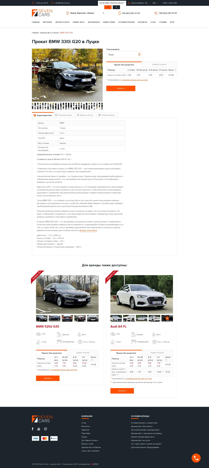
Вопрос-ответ (88, 444)
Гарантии (85, 430)
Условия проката (126, 22)
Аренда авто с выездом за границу (146, 433)
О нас (153, 22)
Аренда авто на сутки (140, 440)
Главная (36, 22)
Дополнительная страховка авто (145, 430)
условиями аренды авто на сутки (134, 80)
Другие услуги (62, 22)
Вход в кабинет (137, 3)
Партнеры (86, 433)
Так (108, 7)
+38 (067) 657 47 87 (131, 13)
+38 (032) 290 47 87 (168, 13)
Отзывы (163, 22)
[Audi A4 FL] (141, 294)
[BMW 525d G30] (67, 294)
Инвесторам (109, 22)
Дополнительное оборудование (145, 447)
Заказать (121, 88)
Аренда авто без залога (141, 426)
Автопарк (47, 22)
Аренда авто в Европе (91, 447)
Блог (172, 22)
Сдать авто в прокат (90, 451)
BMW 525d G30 (47, 326)
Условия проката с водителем (144, 423)
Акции (84, 437)
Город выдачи (112, 49)
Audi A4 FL (118, 326)
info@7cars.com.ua (62, 3)
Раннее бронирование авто (143, 437)
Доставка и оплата (90, 440)
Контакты (142, 22)
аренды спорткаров (88, 230)
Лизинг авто (79, 22)
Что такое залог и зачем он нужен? (146, 444)
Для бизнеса (94, 22)
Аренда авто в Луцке (49, 32)
